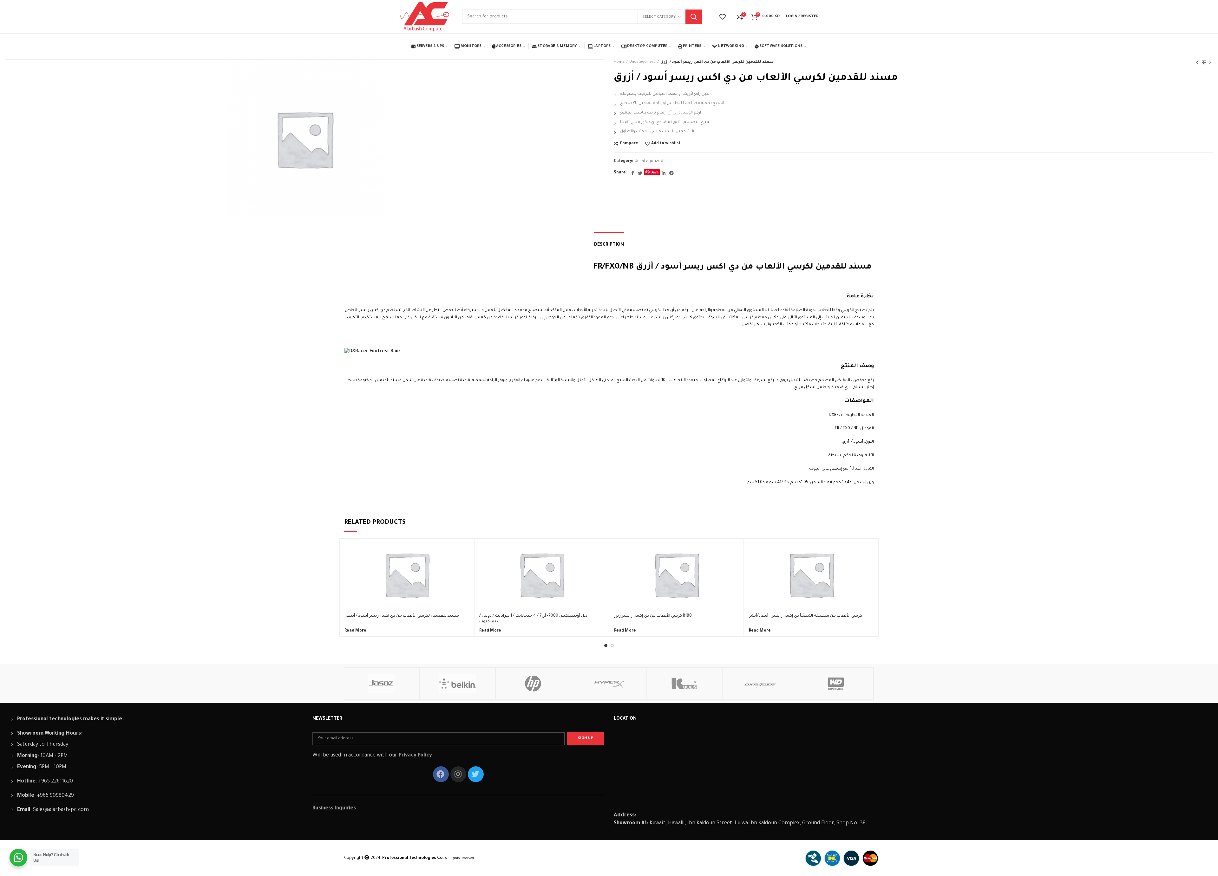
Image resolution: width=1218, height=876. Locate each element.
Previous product (1197, 62)
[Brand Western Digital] (836, 683)
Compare (629, 143)
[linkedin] (663, 173)
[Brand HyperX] (608, 683)
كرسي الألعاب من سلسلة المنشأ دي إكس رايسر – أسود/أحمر (805, 616)
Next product (1210, 62)
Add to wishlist (665, 143)
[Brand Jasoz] (381, 683)
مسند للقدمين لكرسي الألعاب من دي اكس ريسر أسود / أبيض (401, 616)
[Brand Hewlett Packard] (533, 683)
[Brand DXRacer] (760, 683)
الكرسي (655, 310)
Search (693, 17)
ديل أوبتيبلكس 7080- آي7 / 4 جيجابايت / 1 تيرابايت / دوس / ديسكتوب (533, 619)
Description (609, 245)
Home (619, 62)
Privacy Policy (415, 755)
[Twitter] (640, 173)
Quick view (464, 563)
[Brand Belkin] (457, 683)
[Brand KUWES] (684, 683)
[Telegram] (671, 173)
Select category (659, 17)
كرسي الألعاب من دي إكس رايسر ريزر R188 (653, 616)
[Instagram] (458, 774)
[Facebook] (632, 173)
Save (654, 172)
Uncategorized (642, 62)
